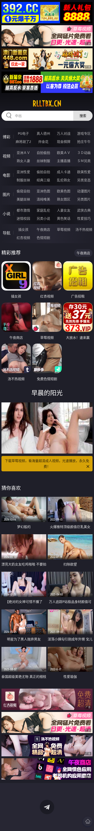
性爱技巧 (84, 218)
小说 (6, 213)
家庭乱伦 (43, 210)
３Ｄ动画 (84, 152)
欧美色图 (63, 191)
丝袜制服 (43, 160)
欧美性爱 (84, 172)
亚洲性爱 (23, 172)
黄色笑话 (63, 218)
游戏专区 (84, 133)
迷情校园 (23, 218)
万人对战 (63, 133)
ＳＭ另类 (84, 160)
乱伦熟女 (63, 180)
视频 (6, 156)
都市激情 (23, 210)
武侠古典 (84, 210)
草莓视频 (63, 229)
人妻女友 (63, 210)
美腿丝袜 (23, 199)
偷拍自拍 (43, 172)
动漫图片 (84, 191)
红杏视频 (23, 237)
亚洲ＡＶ (23, 152)
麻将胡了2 (23, 141)
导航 (6, 233)
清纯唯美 (43, 199)
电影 (6, 175)
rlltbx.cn (47, 103)
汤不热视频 (83, 229)
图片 (6, 194)
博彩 (6, 137)
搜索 (83, 115)
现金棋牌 (63, 141)
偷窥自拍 (23, 191)
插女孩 (23, 229)
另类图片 (84, 199)
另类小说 (43, 218)
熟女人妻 (23, 160)
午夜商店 (43, 229)
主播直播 (63, 160)
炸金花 (43, 141)
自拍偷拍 (43, 152)
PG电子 (23, 133)
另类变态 (84, 180)
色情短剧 (43, 237)
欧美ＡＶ (63, 152)
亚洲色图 (43, 191)
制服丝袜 (23, 180)
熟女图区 (63, 199)
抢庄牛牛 (84, 141)
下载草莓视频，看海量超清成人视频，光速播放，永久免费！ (47, 463)
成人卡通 (63, 172)
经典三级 (43, 180)
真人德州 (43, 133)
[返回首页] (88, 821)
